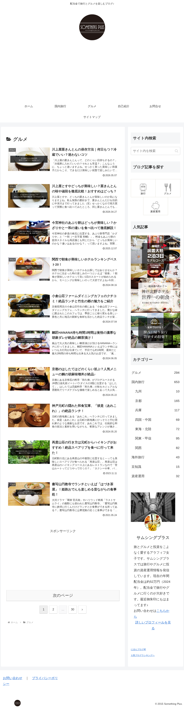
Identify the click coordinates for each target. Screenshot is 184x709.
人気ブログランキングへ (143, 655)
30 (72, 609)
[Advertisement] (92, 74)
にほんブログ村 (138, 649)
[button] (176, 151)
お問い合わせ (12, 678)
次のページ (63, 595)
